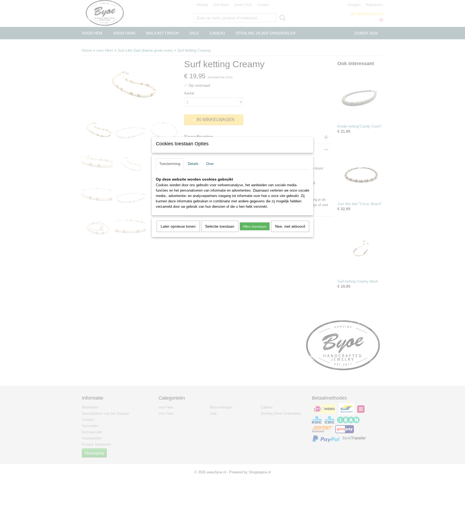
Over (210, 164)
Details (193, 164)
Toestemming (169, 164)
